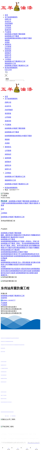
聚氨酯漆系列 (5, 237)
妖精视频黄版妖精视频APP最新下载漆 (18, 38)
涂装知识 (8, 49)
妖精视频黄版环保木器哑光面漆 (27, 273)
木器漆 (7, 42)
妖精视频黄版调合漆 (28, 254)
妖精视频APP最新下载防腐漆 (15, 34)
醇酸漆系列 (18, 235)
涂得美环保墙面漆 (25, 264)
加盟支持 (8, 55)
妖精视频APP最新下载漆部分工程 (16, 65)
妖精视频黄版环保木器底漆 (10, 269)
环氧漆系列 (26, 235)
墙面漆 (7, 40)
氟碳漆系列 (15, 237)
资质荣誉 (8, 25)
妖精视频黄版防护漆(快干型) (11, 254)
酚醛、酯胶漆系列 (7, 235)
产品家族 (8, 32)
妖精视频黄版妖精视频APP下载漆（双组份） (16, 241)
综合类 (21, 237)
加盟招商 (8, 51)
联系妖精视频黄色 (11, 67)
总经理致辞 (9, 23)
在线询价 (4, 298)
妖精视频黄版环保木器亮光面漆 (20, 271)
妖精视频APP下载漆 (12, 36)
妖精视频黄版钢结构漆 (22, 256)
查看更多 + (4, 275)
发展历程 (8, 30)
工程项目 (8, 59)
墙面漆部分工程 (10, 63)
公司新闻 (8, 46)
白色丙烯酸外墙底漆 (11, 264)
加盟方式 (8, 57)
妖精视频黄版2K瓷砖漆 (9, 262)
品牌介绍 (8, 19)
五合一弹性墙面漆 (24, 262)
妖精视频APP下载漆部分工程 (15, 61)
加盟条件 (8, 53)
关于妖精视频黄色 (11, 17)
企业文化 (8, 21)
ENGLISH (8, 69)
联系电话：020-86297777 (8, 300)
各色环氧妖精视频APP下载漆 (22, 247)
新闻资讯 (8, 44)
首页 (6, 15)
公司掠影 (8, 27)
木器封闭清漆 (25, 269)
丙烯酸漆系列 (35, 235)
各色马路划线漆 (22, 245)
